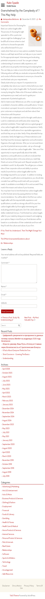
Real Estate (6, 546)
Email (3, 294)
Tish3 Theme (14, 595)
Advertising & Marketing (10, 486)
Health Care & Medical (10, 526)
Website (4, 303)
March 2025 (6, 396)
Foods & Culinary (8, 514)
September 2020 (8, 444)
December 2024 (8, 408)
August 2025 (7, 377)
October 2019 (7, 464)
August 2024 (6, 420)
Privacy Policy (29, 586)
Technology (6, 562)
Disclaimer (6, 586)
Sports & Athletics (8, 558)
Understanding (8, 358)
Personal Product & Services (12, 538)
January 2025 (7, 404)
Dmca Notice (16, 586)
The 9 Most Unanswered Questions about (15, 239)
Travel (4, 566)
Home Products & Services (11, 530)
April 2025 (6, 392)
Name (4, 286)
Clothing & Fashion (8, 502)
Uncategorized (7, 570)
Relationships (8, 243)
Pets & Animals (7, 542)
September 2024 (8, 416)
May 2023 (5, 428)
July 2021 (5, 432)
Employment (7, 506)
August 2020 (7, 448)
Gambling (5, 518)
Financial (5, 510)
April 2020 (6, 452)
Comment (5, 263)
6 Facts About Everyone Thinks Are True (16, 350)
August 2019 (6, 472)
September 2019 (8, 468)
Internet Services (8, 534)
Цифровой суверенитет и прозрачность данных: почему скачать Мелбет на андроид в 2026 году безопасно (22, 338)
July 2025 (6, 381)
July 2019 (5, 476)
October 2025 (7, 373)
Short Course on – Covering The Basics (16, 354)
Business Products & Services (12, 498)
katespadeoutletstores (11, 19)
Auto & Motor (7, 494)
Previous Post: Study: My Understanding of (10, 318)
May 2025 (5, 388)
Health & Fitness (8, 522)
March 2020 (6, 456)
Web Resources (7, 574)
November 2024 (8, 412)
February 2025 (7, 400)
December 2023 (8, 424)
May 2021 (5, 436)
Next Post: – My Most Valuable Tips (31, 318)
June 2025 (6, 384)
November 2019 (8, 460)
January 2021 (7, 440)
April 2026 (6, 369)
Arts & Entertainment (10, 490)
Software (5, 554)
